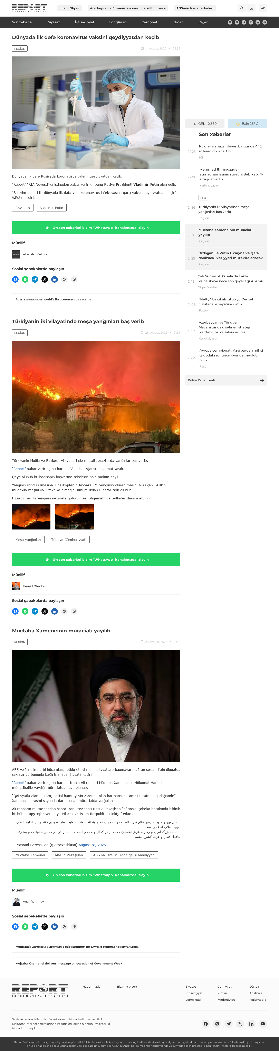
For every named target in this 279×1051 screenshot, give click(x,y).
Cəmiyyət (225, 986)
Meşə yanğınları (28, 540)
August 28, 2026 (92, 845)
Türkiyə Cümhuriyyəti (68, 540)
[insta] (237, 22)
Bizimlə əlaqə (127, 986)
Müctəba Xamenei (30, 855)
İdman (222, 993)
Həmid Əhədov (34, 586)
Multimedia (257, 1000)
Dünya (254, 986)
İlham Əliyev (69, 8)
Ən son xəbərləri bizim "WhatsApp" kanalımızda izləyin (101, 228)
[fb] (230, 22)
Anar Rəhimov (33, 901)
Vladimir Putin (51, 208)
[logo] (29, 8)
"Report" (19, 469)
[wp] (25, 279)
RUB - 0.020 (207, 124)
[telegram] (244, 22)
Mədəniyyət (226, 1000)
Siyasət (191, 986)
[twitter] (251, 22)
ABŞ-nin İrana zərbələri (194, 8)
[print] (64, 279)
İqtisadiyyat (194, 993)
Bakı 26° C (250, 124)
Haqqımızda (91, 986)
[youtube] (264, 22)
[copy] (74, 279)
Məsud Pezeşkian (69, 855)
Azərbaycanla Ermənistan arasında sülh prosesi (128, 8)
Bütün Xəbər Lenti (201, 380)
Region (19, 48)
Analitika (255, 993)
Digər (203, 22)
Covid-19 (23, 208)
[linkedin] (258, 22)
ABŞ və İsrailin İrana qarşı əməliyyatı (124, 855)
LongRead (193, 1000)
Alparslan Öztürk (35, 254)
